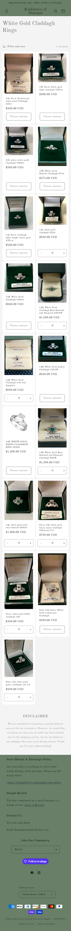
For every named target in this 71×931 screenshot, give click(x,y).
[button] (6, 11)
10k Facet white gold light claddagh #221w (51, 88)
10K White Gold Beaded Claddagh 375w (51, 172)
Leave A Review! (34, 805)
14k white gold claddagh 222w (47, 231)
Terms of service (26, 924)
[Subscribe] (55, 849)
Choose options (19, 116)
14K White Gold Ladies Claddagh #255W (52, 368)
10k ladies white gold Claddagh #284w (17, 161)
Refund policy (60, 919)
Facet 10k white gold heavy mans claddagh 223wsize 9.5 (50, 528)
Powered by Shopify (42, 919)
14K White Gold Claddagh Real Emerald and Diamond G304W (51, 310)
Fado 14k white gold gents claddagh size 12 (18, 683)
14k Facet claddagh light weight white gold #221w (18, 238)
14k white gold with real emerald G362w (16, 526)
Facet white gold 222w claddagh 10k (18, 615)
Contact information (46, 924)
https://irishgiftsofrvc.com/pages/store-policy (34, 782)
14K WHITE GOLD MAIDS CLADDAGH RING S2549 (17, 444)
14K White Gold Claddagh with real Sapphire (16, 383)
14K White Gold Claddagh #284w (15, 298)
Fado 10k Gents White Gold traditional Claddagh (51, 613)
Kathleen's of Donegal (23, 919)
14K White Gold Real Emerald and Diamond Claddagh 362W (51, 455)
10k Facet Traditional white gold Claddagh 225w (17, 101)
